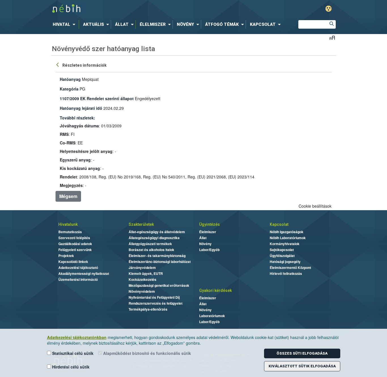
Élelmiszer (207, 231)
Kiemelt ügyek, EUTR (146, 273)
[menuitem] (65, 24)
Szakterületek (141, 224)
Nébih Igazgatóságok (286, 231)
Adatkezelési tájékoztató (78, 267)
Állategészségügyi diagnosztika (154, 237)
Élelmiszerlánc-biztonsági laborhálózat (160, 261)
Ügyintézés (209, 224)
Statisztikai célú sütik (72, 353)
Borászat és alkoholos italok (151, 249)
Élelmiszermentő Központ (290, 267)
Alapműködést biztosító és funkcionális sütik (146, 353)
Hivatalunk (68, 224)
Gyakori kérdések (215, 290)
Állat (203, 237)
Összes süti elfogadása (302, 353)
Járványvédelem (142, 267)
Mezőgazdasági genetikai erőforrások (159, 285)
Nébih (133, 9)
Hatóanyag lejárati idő (81, 108)
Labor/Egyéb (209, 249)
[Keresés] (331, 24)
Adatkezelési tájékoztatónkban (77, 337)
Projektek (66, 255)
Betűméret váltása (332, 37)
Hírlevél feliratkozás (286, 273)
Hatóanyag (70, 79)
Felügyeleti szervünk (75, 249)
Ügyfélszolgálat (282, 255)
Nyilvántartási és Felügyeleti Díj (154, 297)
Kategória (69, 89)
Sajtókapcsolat (282, 249)
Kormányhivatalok (284, 243)
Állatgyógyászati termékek (150, 243)
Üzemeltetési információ (78, 279)
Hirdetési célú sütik (70, 367)
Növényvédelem (142, 291)
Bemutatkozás (70, 231)
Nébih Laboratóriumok (288, 237)
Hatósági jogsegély (285, 261)
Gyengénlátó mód (328, 9)
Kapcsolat (279, 224)
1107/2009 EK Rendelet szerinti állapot (97, 98)
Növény (205, 243)
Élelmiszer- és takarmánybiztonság (157, 255)
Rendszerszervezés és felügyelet (155, 303)
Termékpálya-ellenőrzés (148, 309)
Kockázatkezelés (142, 279)
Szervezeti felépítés (74, 237)
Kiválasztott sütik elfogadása (302, 366)
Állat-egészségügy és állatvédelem (157, 231)
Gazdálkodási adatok (75, 243)
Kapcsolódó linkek (73, 261)
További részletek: (77, 118)
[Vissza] (58, 64)
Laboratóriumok (212, 315)
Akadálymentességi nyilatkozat (83, 273)
